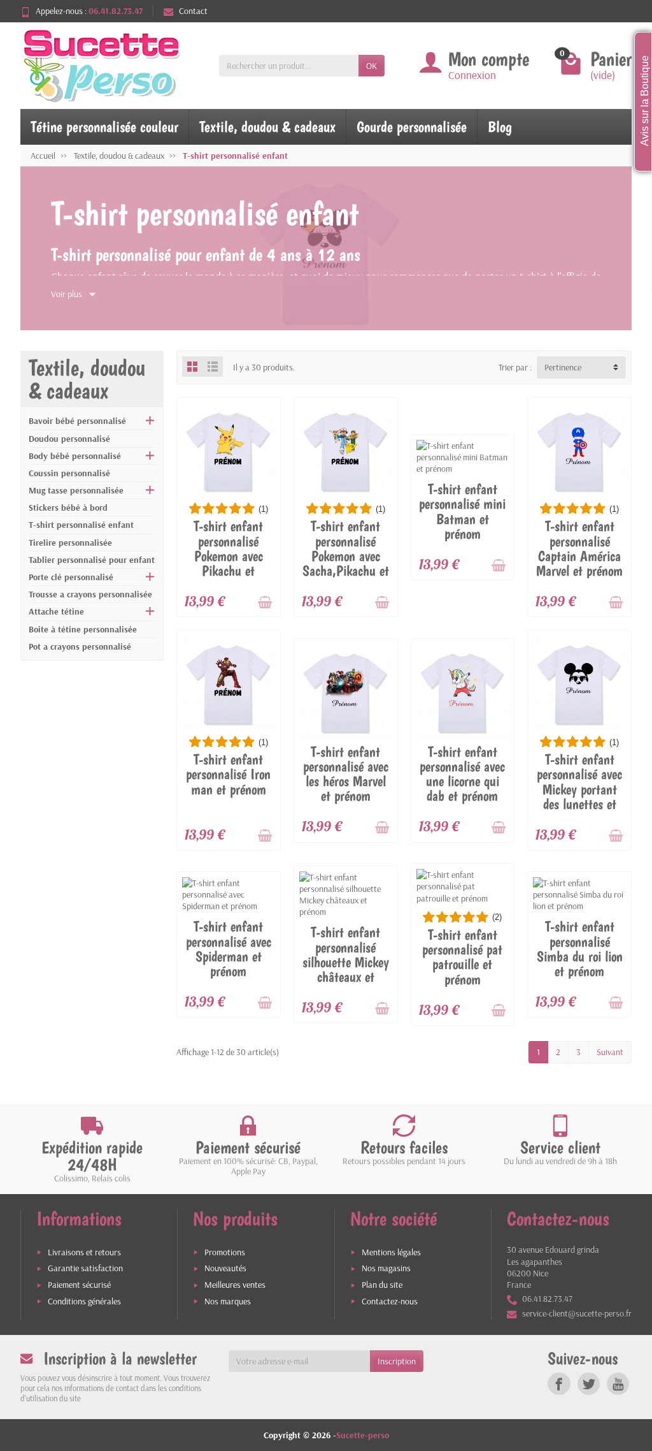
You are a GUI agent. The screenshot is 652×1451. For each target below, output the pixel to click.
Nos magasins (386, 1268)
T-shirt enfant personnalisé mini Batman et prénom (462, 511)
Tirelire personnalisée (70, 542)
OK (371, 65)
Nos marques (227, 1301)
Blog (500, 126)
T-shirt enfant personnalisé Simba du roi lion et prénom (580, 948)
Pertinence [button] (562, 367)
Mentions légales (391, 1252)
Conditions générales (84, 1301)
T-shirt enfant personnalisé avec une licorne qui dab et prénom (462, 774)
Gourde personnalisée (412, 126)
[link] (559, 1384)
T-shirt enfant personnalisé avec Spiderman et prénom (228, 948)
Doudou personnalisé (69, 438)
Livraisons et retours (84, 1252)
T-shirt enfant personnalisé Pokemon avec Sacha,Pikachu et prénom (345, 555)
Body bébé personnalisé (75, 456)
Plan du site (382, 1284)
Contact (193, 11)
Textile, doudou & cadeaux (267, 126)
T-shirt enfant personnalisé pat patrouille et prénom (462, 957)
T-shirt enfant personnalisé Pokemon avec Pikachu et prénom (228, 555)
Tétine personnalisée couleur (104, 126)
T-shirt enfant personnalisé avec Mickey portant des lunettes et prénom (579, 789)
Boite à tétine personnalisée (83, 629)
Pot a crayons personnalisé (80, 646)
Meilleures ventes (235, 1284)
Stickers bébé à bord (68, 507)
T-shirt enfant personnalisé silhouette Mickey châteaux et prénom (345, 961)
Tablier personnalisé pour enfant (92, 559)
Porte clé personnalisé (71, 577)
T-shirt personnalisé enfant (81, 524)
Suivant (610, 1052)
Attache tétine (56, 611)
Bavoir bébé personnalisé (77, 421)
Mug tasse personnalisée (76, 490)
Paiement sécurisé (79, 1284)
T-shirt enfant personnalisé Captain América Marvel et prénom (579, 548)
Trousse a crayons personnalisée (90, 594)
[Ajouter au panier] (265, 602)
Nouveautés (225, 1268)
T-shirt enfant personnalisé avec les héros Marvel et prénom (345, 774)
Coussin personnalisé (69, 473)
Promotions (224, 1252)
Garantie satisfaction (85, 1268)
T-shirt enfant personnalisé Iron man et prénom (228, 774)
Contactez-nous (390, 1301)
